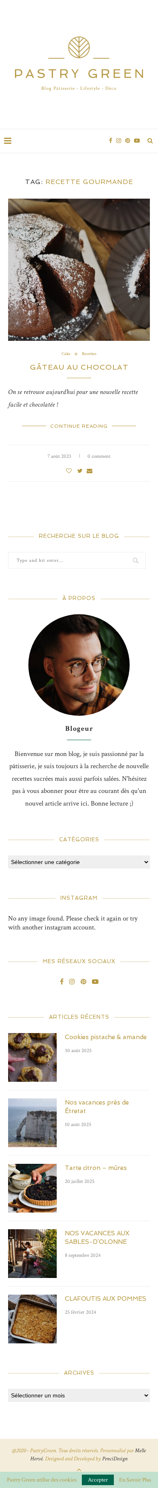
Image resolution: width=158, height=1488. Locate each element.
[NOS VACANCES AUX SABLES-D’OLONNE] (32, 1253)
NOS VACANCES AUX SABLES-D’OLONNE (97, 1237)
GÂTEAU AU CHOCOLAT (79, 367)
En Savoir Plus (135, 1480)
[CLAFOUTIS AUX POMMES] (32, 1319)
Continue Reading (79, 426)
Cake (66, 354)
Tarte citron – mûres (96, 1168)
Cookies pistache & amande (106, 1037)
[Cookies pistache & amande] (32, 1057)
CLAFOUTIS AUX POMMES (105, 1298)
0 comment (99, 456)
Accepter (98, 1480)
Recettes (89, 354)
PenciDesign (115, 1458)
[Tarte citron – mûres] (32, 1188)
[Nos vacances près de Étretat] (32, 1122)
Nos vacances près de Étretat (97, 1107)
